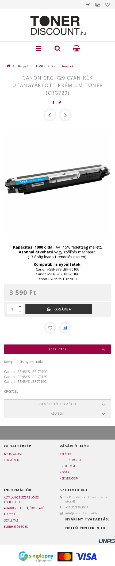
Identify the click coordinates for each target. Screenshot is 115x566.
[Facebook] (53, 102)
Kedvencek (107, 4)
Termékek (11, 460)
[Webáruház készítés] (107, 540)
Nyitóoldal (13, 454)
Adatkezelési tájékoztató (24, 508)
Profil (98, 4)
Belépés (88, 4)
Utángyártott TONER (31, 66)
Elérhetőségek (16, 526)
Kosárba (62, 309)
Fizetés (9, 514)
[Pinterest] (60, 102)
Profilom (67, 466)
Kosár (65, 472)
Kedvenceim (69, 478)
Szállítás (11, 520)
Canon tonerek (63, 66)
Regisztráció (70, 460)
